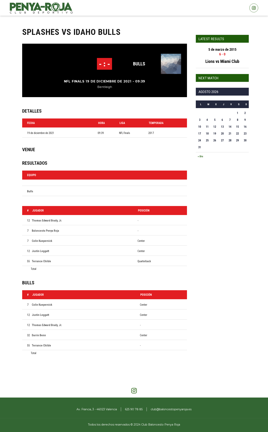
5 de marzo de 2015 (222, 49)
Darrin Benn (39, 335)
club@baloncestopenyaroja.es (171, 409)
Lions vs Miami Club (222, 61)
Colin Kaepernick (42, 240)
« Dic (200, 156)
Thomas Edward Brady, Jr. (47, 220)
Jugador (38, 210)
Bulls (139, 64)
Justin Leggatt (40, 251)
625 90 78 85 (134, 409)
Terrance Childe (41, 261)
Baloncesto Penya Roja (45, 230)
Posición (143, 210)
